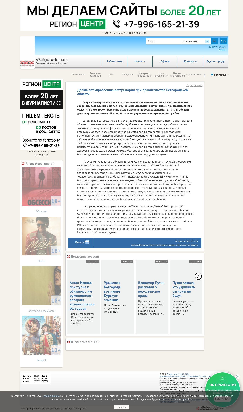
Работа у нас (115, 61)
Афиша (165, 61)
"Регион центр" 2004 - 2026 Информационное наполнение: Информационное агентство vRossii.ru (189, 375)
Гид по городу (215, 61)
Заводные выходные (95, 74)
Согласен (121, 407)
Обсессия (48, 205)
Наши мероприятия (161, 74)
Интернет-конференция (144, 74)
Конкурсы (190, 61)
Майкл (49, 255)
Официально (194, 85)
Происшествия (194, 74)
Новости (140, 61)
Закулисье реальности (44, 304)
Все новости (78, 74)
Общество (128, 74)
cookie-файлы (51, 395)
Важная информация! (177, 74)
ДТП (111, 74)
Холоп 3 (49, 354)
